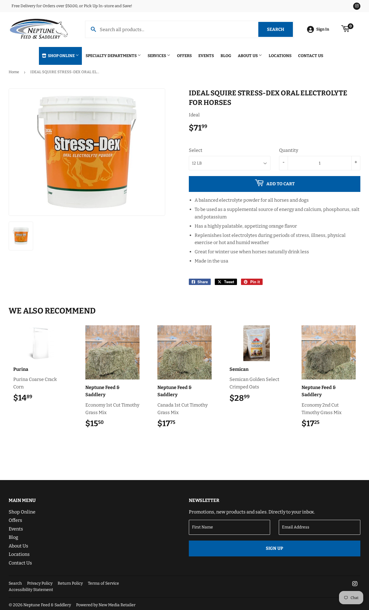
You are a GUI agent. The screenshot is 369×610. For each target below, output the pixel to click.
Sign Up (274, 548)
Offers (184, 55)
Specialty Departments (112, 55)
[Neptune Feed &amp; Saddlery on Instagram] (354, 584)
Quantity (288, 150)
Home (14, 72)
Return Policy (70, 583)
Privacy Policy (39, 583)
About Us (248, 55)
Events (206, 55)
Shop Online (61, 55)
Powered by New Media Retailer (105, 605)
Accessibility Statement (31, 589)
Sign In (322, 29)
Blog (226, 55)
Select (195, 150)
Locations (280, 55)
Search (280, 29)
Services (157, 55)
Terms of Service (103, 583)
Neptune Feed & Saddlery (47, 605)
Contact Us (310, 55)
